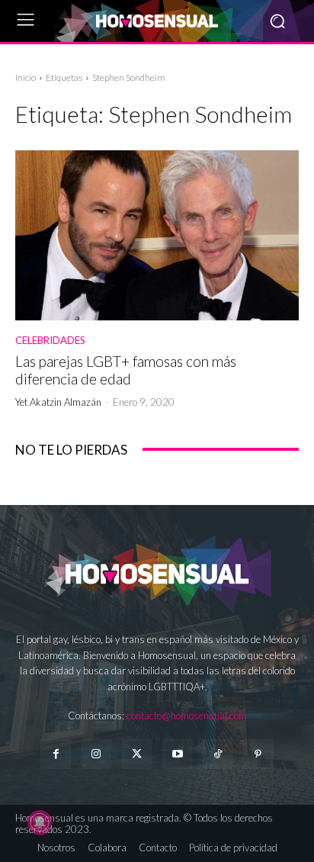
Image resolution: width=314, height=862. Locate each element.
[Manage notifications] (39, 822)
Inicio (25, 77)
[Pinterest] (258, 754)
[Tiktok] (217, 754)
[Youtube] (177, 754)
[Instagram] (96, 754)
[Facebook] (55, 754)
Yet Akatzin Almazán (58, 402)
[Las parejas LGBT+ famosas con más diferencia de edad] (157, 235)
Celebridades (50, 341)
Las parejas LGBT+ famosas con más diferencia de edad (125, 370)
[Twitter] (137, 754)
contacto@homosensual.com (187, 715)
